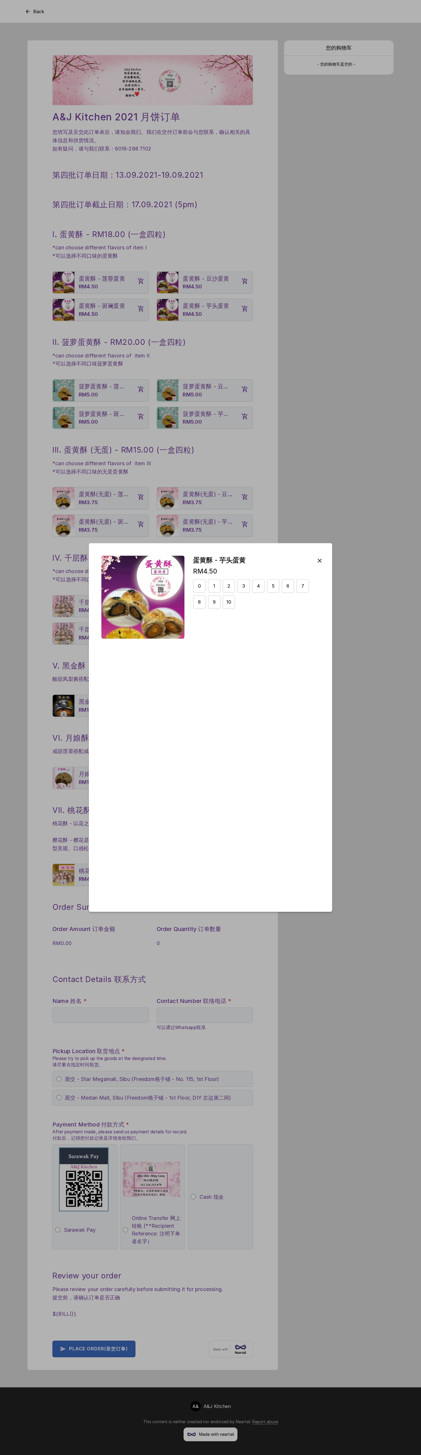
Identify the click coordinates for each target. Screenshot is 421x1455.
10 (228, 602)
